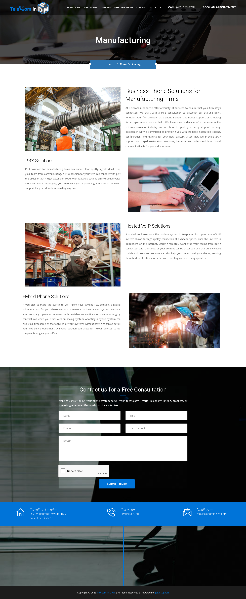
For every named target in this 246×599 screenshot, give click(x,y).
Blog (158, 7)
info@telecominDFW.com (211, 513)
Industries (90, 7)
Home (109, 64)
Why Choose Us (123, 7)
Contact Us (144, 7)
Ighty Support (161, 592)
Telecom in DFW (106, 592)
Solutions (73, 7)
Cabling (106, 7)
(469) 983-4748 (185, 7)
